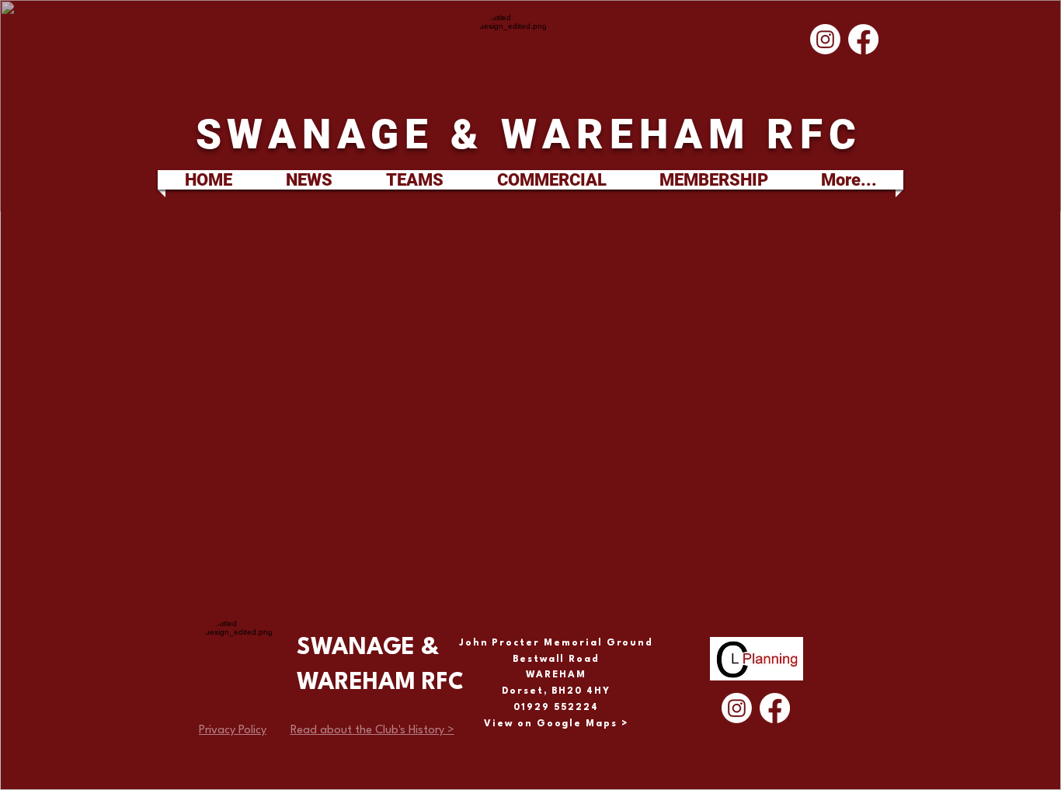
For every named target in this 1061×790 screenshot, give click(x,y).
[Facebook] (863, 39)
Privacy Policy (232, 730)
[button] (414, 180)
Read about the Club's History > (372, 730)
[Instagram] (825, 39)
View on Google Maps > (556, 724)
